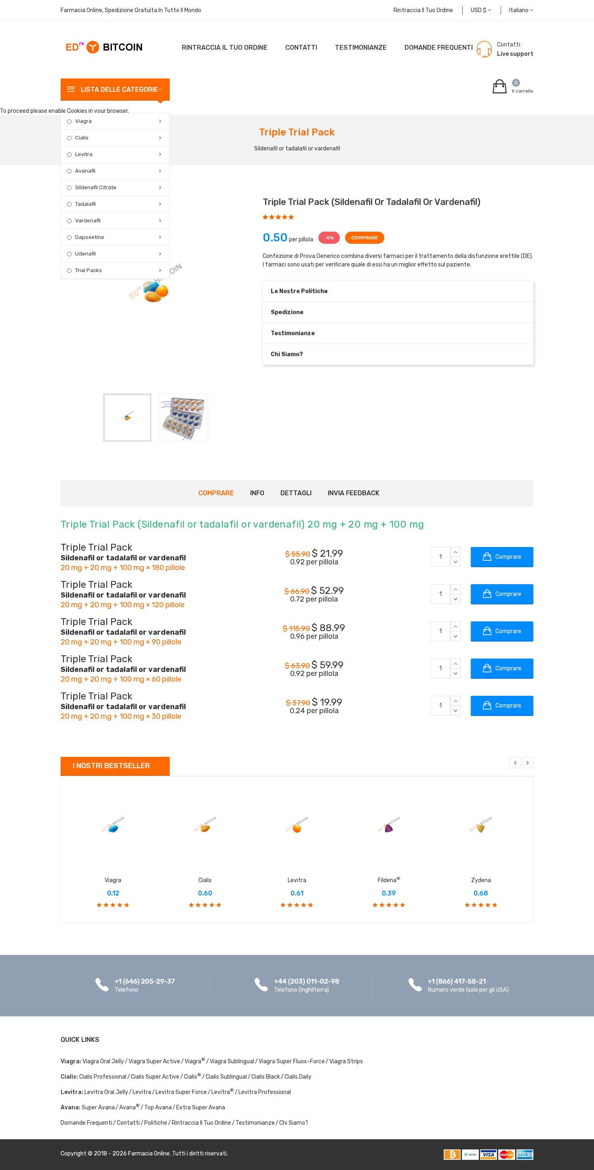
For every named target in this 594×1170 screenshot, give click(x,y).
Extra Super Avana (200, 1107)
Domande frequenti (438, 47)
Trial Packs (88, 270)
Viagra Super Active (154, 1061)
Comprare (216, 493)
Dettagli (296, 493)
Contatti (301, 47)
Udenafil (85, 254)
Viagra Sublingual (232, 1061)
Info (257, 493)
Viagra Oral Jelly (103, 1061)
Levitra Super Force (181, 1092)
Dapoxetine (89, 237)
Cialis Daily (298, 1076)
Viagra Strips (346, 1061)
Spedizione (287, 312)
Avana (129, 1107)
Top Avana (158, 1107)
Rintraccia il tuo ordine (423, 10)
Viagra (83, 121)
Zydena (481, 880)
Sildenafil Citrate (95, 187)
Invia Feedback (353, 493)
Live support (515, 54)
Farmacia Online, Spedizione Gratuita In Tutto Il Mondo (131, 10)
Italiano (519, 10)
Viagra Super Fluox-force (292, 1061)
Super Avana (98, 1107)
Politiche (155, 1122)
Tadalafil (85, 204)
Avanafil (85, 171)
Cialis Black (265, 1076)
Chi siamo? (287, 354)
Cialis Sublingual (226, 1076)
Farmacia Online (149, 1153)
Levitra (84, 154)
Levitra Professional (264, 1092)
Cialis (81, 138)
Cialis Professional (102, 1076)
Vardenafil (88, 221)
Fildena (389, 880)
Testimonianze (361, 47)
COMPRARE (364, 238)
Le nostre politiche (299, 291)
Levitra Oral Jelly (106, 1092)
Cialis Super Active (155, 1076)
